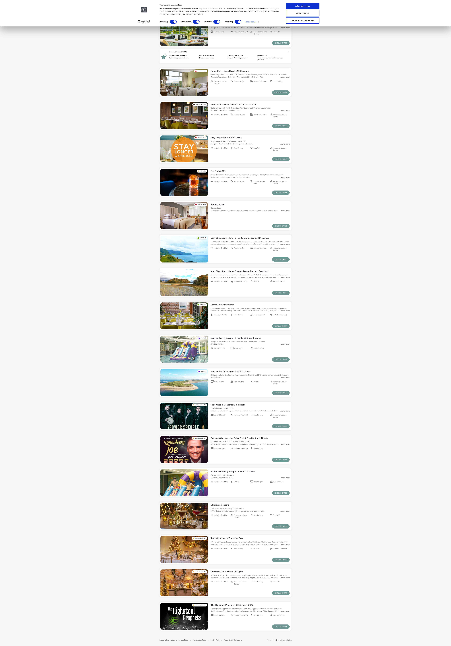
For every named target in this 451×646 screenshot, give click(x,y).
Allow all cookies (302, 6)
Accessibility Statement (233, 640)
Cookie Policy (215, 640)
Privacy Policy (184, 640)
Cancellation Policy (199, 640)
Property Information (167, 640)
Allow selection (302, 13)
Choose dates (281, 43)
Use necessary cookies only (302, 20)
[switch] (196, 22)
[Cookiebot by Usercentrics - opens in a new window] (144, 22)
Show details (251, 22)
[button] (184, 32)
